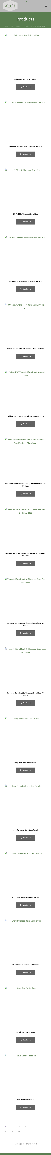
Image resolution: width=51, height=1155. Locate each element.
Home (7, 26)
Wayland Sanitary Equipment (27, 26)
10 (12, 1131)
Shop (13, 26)
